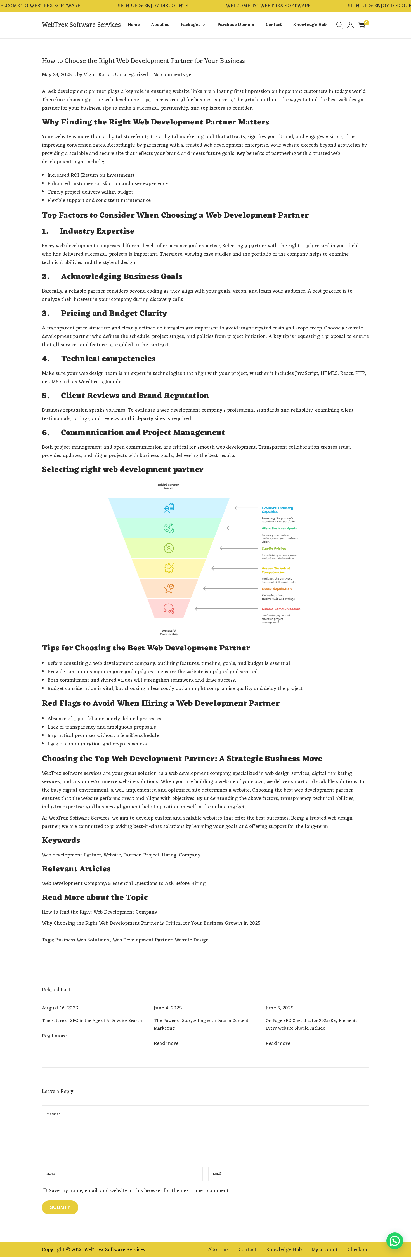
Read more (54, 1036)
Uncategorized (131, 74)
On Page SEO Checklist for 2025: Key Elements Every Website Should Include (311, 1024)
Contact (247, 1249)
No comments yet (173, 74)
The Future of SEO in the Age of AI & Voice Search (92, 1021)
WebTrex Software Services (81, 25)
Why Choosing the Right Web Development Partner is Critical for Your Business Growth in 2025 (151, 923)
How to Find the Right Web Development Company (99, 912)
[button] (394, 1240)
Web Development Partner (142, 940)
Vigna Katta (97, 74)
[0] (361, 25)
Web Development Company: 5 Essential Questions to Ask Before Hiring (124, 883)
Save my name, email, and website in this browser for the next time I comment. (139, 1190)
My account (324, 1249)
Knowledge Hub (284, 1249)
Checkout (358, 1249)
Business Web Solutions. (82, 940)
